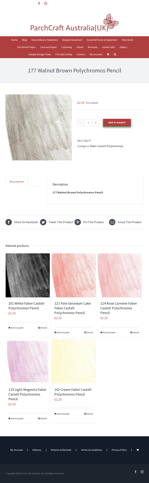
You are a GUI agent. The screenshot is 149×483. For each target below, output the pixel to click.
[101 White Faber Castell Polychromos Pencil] (28, 275)
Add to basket (117, 122)
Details (44, 327)
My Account (16, 449)
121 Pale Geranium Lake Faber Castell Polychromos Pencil (72, 308)
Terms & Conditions (91, 449)
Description (16, 181)
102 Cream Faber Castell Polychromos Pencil (72, 391)
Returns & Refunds (61, 449)
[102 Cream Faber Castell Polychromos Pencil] (74, 361)
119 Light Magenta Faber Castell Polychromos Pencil (27, 394)
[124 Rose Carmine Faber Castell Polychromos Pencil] (120, 275)
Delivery (37, 449)
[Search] (115, 54)
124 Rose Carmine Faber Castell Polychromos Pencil (118, 308)
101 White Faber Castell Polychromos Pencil (26, 305)
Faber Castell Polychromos (106, 146)
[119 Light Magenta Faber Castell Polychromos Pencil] (28, 361)
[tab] (16, 181)
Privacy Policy (119, 449)
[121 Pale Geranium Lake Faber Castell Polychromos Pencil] (74, 275)
